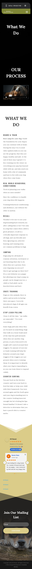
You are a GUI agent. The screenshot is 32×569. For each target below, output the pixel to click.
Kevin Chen (15, 455)
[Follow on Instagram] (25, 5)
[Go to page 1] (14, 473)
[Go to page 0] (13, 473)
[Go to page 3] (17, 473)
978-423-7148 (17, 5)
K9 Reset (13, 439)
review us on (15, 449)
